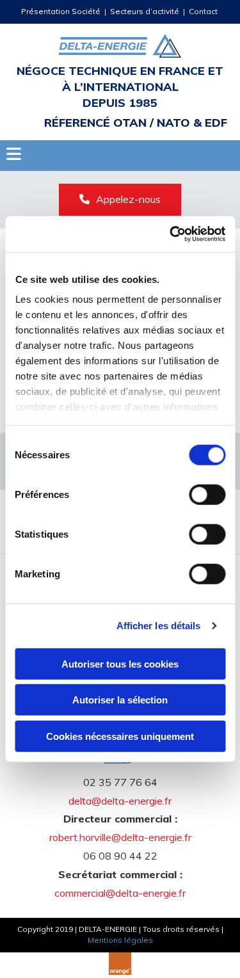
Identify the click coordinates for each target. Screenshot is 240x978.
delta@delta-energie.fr (120, 800)
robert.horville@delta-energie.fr (120, 837)
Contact (204, 11)
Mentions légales (120, 940)
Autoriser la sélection (120, 699)
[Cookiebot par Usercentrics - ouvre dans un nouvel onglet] (170, 234)
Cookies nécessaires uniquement (120, 735)
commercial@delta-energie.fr (120, 892)
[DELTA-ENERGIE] (120, 46)
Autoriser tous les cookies (120, 663)
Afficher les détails (158, 625)
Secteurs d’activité (144, 11)
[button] (120, 199)
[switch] (207, 494)
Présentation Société (60, 11)
